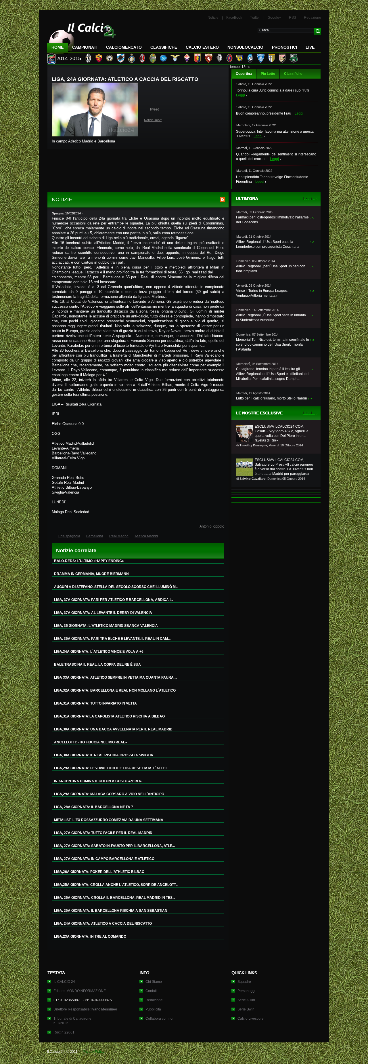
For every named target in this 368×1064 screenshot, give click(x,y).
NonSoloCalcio (245, 47)
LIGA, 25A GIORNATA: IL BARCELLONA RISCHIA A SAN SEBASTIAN (110, 911)
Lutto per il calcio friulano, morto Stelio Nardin (271, 398)
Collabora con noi (159, 1019)
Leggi (240, 95)
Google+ (274, 18)
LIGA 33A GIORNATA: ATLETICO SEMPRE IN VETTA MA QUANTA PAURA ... (115, 677)
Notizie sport (153, 120)
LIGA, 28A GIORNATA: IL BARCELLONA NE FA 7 (93, 807)
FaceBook (234, 18)
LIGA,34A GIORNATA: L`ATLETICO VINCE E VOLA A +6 (98, 652)
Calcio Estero (202, 47)
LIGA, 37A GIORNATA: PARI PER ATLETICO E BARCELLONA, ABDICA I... (113, 600)
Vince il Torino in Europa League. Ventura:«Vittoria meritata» (262, 293)
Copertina (244, 74)
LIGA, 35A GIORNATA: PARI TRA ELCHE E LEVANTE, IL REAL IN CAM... (112, 639)
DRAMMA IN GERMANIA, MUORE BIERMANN (91, 574)
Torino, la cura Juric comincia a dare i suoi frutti (272, 90)
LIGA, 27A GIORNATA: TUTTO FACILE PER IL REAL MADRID (103, 833)
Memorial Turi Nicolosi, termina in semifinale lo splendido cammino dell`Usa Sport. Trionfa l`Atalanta (272, 344)
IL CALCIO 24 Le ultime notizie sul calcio (81, 36)
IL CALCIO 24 (64, 982)
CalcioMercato (124, 47)
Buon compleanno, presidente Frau (263, 113)
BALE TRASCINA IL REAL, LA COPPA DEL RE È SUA (97, 665)
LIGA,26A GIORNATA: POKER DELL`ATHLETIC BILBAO (99, 872)
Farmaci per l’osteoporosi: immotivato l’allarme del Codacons (272, 219)
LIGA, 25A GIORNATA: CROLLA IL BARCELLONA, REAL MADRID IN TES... (114, 898)
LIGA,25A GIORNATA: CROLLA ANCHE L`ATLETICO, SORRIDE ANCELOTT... (116, 885)
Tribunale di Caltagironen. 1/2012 (72, 1021)
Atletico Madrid (146, 536)
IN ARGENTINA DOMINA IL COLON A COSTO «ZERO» (98, 781)
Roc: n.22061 (63, 1032)
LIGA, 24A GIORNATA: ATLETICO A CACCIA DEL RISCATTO (103, 924)
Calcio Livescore (250, 1019)
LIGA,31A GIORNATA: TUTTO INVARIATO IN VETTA (95, 703)
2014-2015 (68, 58)
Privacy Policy (93, 1052)
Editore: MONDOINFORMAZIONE (79, 991)
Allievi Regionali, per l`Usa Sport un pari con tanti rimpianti (270, 268)
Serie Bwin (245, 1009)
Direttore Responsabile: (85, 1009)
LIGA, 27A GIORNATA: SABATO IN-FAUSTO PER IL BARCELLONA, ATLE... (114, 846)
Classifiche (293, 74)
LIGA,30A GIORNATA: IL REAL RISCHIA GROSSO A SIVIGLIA (103, 755)
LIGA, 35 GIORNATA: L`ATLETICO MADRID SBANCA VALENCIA (106, 626)
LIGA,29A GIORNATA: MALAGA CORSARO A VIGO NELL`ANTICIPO (109, 794)
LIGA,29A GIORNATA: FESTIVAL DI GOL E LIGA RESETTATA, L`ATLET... (111, 768)
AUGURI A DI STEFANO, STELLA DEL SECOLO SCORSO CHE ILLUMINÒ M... (116, 587)
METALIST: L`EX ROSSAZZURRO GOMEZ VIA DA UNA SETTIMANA (108, 820)
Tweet (154, 109)
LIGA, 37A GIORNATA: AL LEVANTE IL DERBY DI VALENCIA (103, 613)
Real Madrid (119, 536)
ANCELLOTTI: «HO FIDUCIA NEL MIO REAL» (90, 742)
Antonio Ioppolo (212, 526)
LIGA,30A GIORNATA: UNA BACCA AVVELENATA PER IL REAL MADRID (113, 729)
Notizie (213, 18)
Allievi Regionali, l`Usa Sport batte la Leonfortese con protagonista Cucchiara (267, 244)
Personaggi (246, 991)
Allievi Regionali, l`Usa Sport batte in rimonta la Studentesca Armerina (271, 317)
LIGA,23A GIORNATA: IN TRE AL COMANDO (90, 936)
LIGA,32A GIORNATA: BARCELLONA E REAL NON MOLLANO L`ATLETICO (115, 690)
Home (57, 47)
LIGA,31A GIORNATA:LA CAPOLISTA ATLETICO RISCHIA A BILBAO (109, 716)
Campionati (84, 47)
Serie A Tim (246, 1000)
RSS (292, 18)
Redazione (312, 18)
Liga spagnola (69, 536)
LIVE (310, 47)
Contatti (151, 991)
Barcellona (94, 536)
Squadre (244, 982)
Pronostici (284, 47)
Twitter (255, 18)
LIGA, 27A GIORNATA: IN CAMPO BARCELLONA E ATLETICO (104, 859)
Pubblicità (153, 1009)
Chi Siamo (153, 982)
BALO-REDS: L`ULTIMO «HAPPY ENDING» (89, 561)
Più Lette (268, 74)
